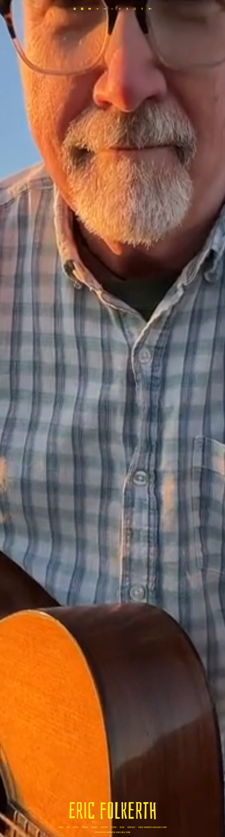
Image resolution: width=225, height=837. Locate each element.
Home (61, 827)
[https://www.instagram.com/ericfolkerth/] (134, 9)
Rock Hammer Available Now (153, 827)
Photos (104, 827)
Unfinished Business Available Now (112, 832)
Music (76, 827)
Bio (68, 827)
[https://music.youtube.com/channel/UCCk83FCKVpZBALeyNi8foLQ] (89, 9)
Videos (85, 827)
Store (114, 827)
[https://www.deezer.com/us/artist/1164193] (104, 9)
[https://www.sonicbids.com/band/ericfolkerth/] (119, 9)
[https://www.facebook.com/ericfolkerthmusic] (142, 9)
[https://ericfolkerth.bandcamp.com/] (150, 9)
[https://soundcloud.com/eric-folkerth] (97, 9)
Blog (122, 827)
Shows (94, 827)
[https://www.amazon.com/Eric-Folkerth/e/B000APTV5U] (127, 9)
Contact (132, 827)
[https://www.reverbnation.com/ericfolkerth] (112, 9)
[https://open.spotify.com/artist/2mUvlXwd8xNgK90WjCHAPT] (74, 9)
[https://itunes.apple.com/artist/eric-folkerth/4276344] (82, 9)
